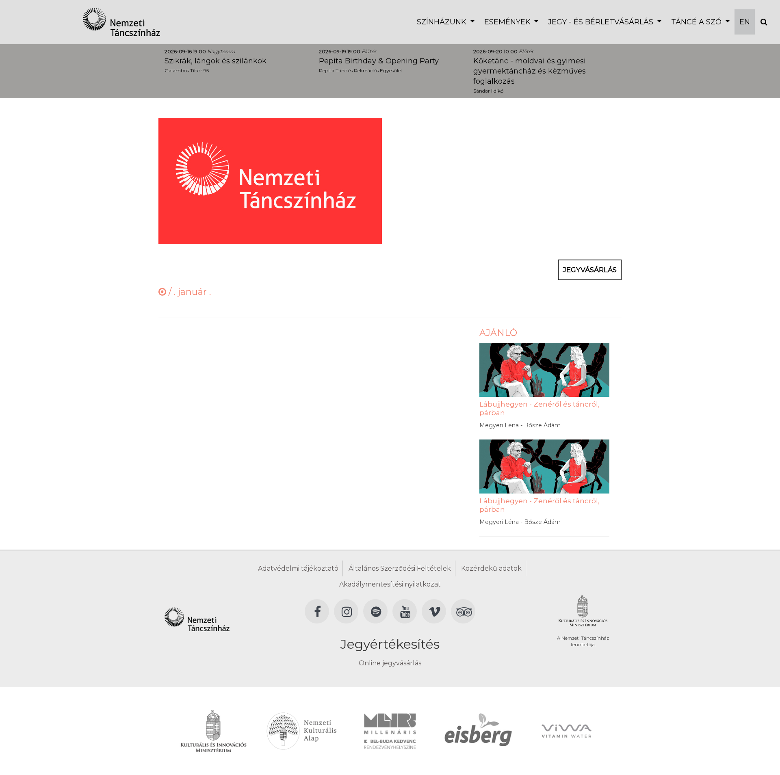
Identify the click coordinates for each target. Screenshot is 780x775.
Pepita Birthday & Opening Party (379, 60)
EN (744, 21)
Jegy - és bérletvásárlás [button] (601, 21)
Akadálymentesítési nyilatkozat (390, 584)
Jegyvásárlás (590, 270)
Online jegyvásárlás (390, 663)
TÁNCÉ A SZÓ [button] (697, 21)
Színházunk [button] (442, 21)
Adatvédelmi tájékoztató (298, 568)
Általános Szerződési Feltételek (400, 568)
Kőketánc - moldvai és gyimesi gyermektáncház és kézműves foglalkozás (529, 71)
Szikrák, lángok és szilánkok (215, 60)
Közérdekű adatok (491, 568)
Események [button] (508, 21)
